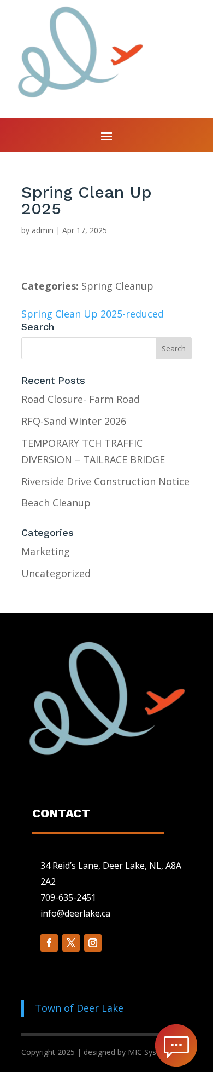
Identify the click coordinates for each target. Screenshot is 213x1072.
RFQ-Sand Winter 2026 (73, 421)
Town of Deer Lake (79, 1008)
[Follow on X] (71, 943)
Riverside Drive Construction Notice (105, 481)
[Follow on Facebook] (49, 943)
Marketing (45, 551)
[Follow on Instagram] (93, 943)
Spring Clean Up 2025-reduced (92, 313)
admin (43, 230)
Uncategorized (56, 573)
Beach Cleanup (56, 502)
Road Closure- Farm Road (80, 399)
